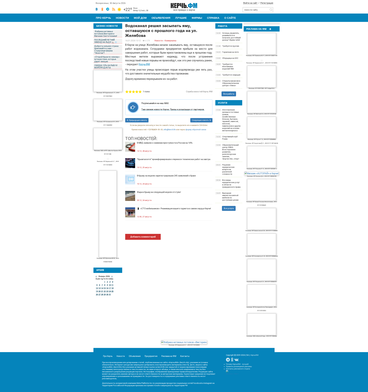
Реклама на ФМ (168, 356)
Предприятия (151, 356)
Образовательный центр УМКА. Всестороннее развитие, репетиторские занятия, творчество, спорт (227, 152)
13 (99, 288)
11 (112, 285)
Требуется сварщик (228, 75)
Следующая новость (201, 120)
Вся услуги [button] (229, 208)
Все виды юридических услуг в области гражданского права (228, 183)
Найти (271, 9)
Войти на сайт (250, 3)
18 (112, 288)
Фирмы (197, 17)
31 (110, 294)
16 (107, 288)
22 (105, 291)
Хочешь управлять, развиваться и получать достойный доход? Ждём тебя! (228, 36)
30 (107, 294)
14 (102, 288)
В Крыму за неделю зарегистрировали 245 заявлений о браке (166, 176)
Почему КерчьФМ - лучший (237, 364)
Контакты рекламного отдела (238, 369)
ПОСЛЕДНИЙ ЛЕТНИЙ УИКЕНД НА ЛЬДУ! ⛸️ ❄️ (105, 41)
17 (110, 288)
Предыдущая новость (137, 120)
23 (107, 291)
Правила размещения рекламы (239, 367)
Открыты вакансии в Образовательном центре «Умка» (228, 83)
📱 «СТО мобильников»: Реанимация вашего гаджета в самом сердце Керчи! (174, 208)
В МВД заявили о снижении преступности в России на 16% (164, 143)
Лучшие (181, 17)
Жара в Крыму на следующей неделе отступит (159, 192)
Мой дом (140, 17)
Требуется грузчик (227, 46)
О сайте (230, 17)
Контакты (184, 356)
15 (105, 288)
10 (110, 285)
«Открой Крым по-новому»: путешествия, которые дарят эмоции (107, 59)
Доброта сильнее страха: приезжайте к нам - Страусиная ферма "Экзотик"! (106, 49)
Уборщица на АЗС (227, 58)
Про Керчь (103, 17)
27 (99, 294)
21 (102, 291)
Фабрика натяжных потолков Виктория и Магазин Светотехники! (105, 33)
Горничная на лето (227, 52)
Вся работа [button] (228, 94)
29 (105, 294)
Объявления (161, 17)
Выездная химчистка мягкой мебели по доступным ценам (227, 196)
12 (97, 288)
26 (97, 294)
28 (102, 294)
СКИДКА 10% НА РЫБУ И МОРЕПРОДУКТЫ (105, 66)
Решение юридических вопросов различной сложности (225, 169)
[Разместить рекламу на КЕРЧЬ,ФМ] (270, 29)
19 (97, 291)
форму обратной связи (196, 129)
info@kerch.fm (170, 129)
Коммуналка (170, 40)
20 (99, 291)
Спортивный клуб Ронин (227, 138)
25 (112, 291)
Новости (122, 17)
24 (110, 291)
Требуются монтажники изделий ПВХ (225, 66)
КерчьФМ (144, 64)
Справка (213, 17)
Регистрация (266, 3)
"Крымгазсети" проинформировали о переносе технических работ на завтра (173, 159)
